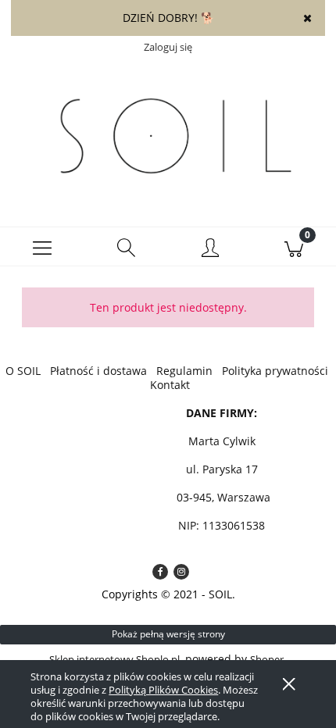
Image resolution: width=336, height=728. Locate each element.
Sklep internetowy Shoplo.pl (114, 659)
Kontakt (170, 384)
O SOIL (23, 370)
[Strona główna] (168, 137)
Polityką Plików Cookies (163, 690)
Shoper (267, 659)
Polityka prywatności (275, 370)
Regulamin (184, 370)
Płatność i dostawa (98, 370)
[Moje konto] (210, 249)
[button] (42, 246)
